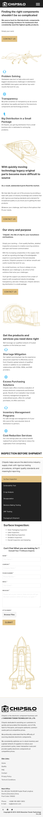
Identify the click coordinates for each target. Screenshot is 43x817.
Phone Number (7, 573)
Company (5, 564)
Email (4, 581)
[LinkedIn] (7, 809)
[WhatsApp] (12, 809)
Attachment (6, 610)
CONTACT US (9, 39)
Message (5, 590)
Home (4, 763)
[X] (3, 809)
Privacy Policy (6, 776)
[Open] (38, 4)
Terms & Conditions (9, 780)
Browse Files (9, 615)
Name (4, 555)
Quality (4, 766)
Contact (4, 773)
